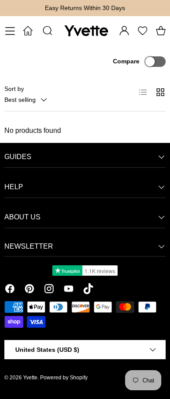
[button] (161, 31)
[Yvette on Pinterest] (29, 290)
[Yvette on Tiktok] (88, 290)
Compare (126, 61)
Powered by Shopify (64, 378)
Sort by (14, 88)
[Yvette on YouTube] (68, 290)
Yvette (30, 378)
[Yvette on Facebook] (9, 290)
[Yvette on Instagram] (49, 290)
